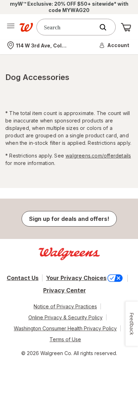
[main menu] (10, 27)
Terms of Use (65, 339)
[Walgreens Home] (26, 27)
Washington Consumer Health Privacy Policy (65, 328)
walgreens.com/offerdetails (98, 156)
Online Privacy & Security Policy (65, 317)
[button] (115, 45)
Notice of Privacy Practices (65, 306)
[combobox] (67, 27)
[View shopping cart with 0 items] (126, 27)
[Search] (106, 27)
